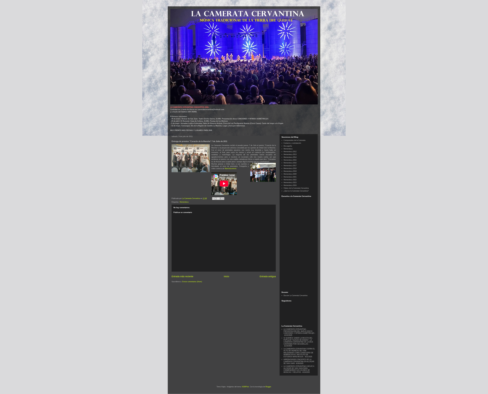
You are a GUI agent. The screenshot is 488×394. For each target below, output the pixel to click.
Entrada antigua (268, 276)
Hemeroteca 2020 (290, 174)
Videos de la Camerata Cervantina (296, 188)
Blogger (268, 387)
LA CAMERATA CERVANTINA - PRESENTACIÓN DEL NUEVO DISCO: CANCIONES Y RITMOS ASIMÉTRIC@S (299, 331)
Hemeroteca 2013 (290, 154)
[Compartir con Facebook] (220, 198)
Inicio (226, 276)
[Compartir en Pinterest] (223, 198)
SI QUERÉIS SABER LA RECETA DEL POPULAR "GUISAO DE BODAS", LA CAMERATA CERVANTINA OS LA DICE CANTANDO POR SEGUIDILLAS (298, 341)
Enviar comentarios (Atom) (192, 282)
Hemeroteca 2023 (290, 182)
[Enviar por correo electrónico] (213, 198)
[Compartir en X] (218, 198)
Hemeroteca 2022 (290, 180)
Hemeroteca (184, 202)
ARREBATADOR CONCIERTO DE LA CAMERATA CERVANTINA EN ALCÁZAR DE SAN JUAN (299, 361)
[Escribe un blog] (216, 198)
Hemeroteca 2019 (290, 171)
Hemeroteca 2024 (290, 185)
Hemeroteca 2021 (290, 177)
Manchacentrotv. (231, 168)
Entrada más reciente (182, 276)
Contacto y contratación (292, 143)
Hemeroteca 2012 (290, 152)
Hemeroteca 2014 (290, 157)
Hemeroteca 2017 (290, 166)
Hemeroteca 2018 (290, 168)
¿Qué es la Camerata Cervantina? (296, 191)
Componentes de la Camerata (294, 140)
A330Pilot (245, 387)
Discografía (288, 146)
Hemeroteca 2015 (290, 160)
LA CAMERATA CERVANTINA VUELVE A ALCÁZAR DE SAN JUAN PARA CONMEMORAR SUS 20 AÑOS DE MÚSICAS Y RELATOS (299, 369)
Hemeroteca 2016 (290, 163)
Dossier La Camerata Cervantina (295, 295)
